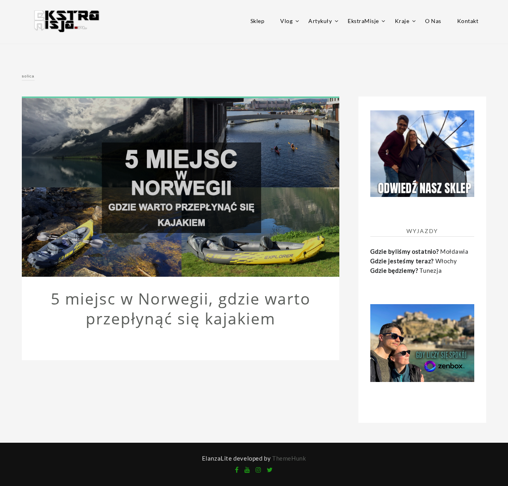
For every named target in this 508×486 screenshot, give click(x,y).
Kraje (402, 20)
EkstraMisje (363, 20)
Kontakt (468, 20)
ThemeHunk (289, 458)
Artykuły (320, 20)
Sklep (257, 20)
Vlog (286, 20)
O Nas (433, 20)
